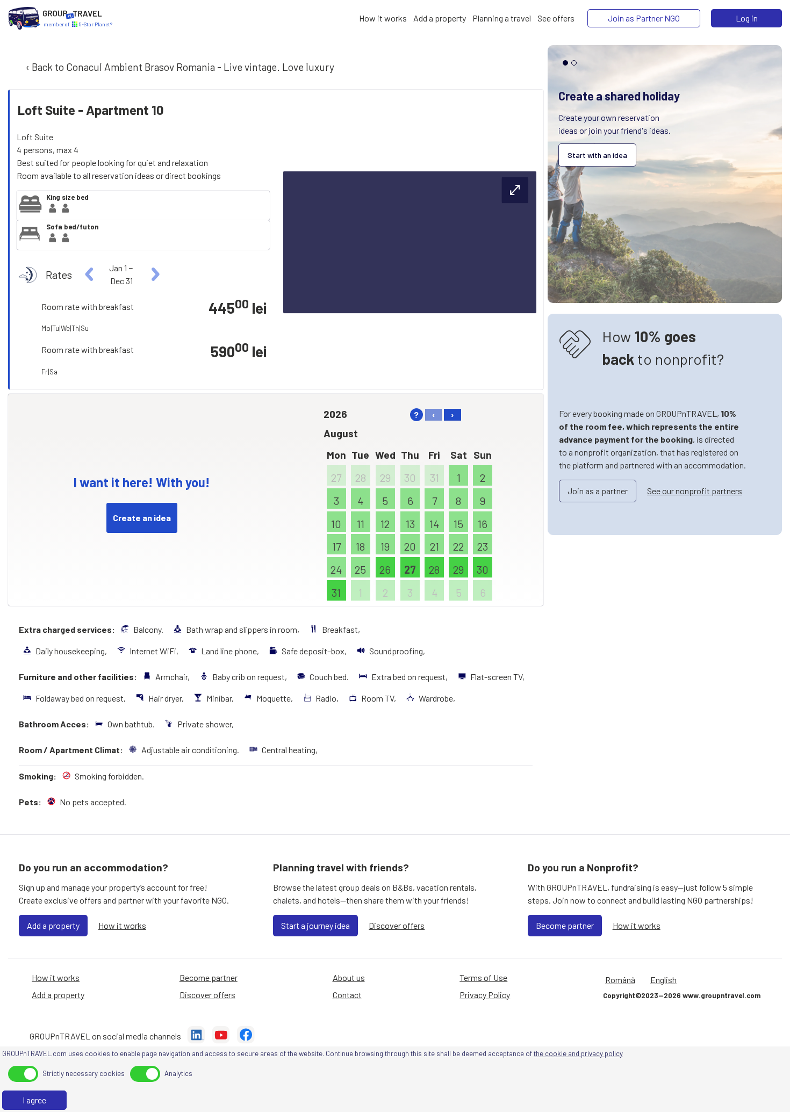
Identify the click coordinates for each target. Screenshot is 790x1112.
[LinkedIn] (196, 1036)
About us (349, 977)
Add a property (53, 925)
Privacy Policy (484, 995)
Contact (347, 995)
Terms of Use (483, 977)
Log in (747, 18)
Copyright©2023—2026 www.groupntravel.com (681, 995)
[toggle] (23, 1074)
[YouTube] (221, 1036)
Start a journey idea (315, 925)
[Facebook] (245, 1036)
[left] (89, 274)
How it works (122, 925)
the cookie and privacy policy (578, 1053)
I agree (34, 1100)
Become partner (565, 925)
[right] (154, 274)
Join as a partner (598, 491)
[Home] (24, 18)
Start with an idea (597, 155)
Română (620, 979)
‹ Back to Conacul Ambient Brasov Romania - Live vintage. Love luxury (179, 67)
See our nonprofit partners (694, 491)
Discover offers (397, 925)
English (663, 979)
